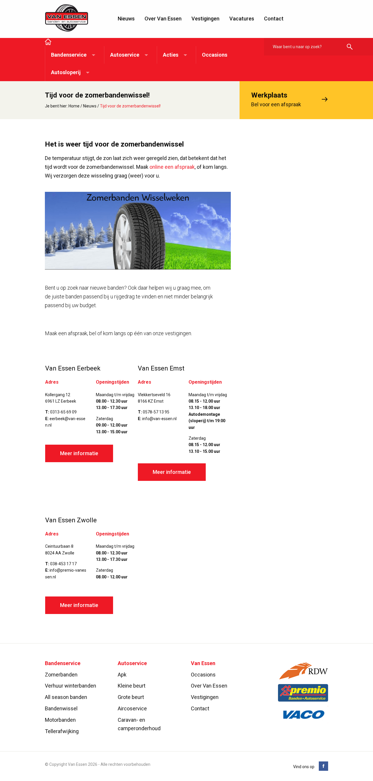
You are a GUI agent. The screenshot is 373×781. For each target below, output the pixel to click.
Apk (122, 675)
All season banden (66, 697)
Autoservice (124, 55)
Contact (274, 18)
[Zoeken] (350, 47)
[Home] (48, 42)
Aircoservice (132, 708)
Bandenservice (69, 55)
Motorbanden (60, 720)
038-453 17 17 (63, 563)
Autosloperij (66, 72)
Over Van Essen (163, 18)
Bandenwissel (61, 708)
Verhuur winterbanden (70, 686)
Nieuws (126, 18)
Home (74, 106)
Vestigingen (205, 18)
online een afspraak (172, 167)
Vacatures (241, 18)
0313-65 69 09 (63, 412)
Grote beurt (131, 697)
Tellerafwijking (62, 731)
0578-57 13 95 (156, 412)
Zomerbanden (61, 675)
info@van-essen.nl (159, 418)
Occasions (214, 55)
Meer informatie (79, 453)
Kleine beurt (131, 686)
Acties (170, 55)
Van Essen (67, 18)
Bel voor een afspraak (276, 99)
